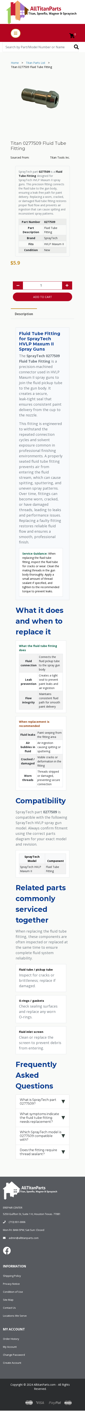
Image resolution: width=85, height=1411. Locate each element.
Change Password (14, 1355)
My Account (10, 1347)
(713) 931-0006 (17, 1222)
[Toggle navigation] (16, 33)
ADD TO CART (42, 297)
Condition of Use (13, 1292)
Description (24, 314)
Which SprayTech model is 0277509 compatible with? (40, 1136)
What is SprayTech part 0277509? (38, 1101)
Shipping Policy (12, 1276)
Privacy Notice (11, 1284)
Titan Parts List (35, 63)
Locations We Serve (15, 1315)
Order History (11, 1339)
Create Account (12, 1363)
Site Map (8, 1300)
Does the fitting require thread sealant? (38, 1152)
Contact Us (9, 1307)
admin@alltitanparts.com (24, 1238)
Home (15, 63)
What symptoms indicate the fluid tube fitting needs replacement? (39, 1117)
